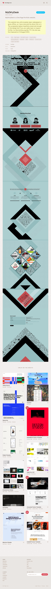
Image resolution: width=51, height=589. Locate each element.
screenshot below (17, 26)
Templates (5, 564)
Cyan (12, 48)
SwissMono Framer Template (34, 437)
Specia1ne (5, 420)
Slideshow (31, 39)
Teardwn (29, 402)
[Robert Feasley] (13, 439)
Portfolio (12, 44)
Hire (28, 562)
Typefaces (5, 566)
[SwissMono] (37, 421)
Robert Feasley (7, 455)
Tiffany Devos (6, 385)
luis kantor (5, 507)
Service (39, 439)
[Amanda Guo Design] (13, 474)
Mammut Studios (7, 542)
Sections (4, 562)
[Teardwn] (37, 387)
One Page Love (8, 2)
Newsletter (29, 568)
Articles (4, 568)
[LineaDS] (37, 526)
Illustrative (13, 46)
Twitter (4, 573)
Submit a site (29, 561)
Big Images (16, 37)
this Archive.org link (22, 30)
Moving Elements (15, 39)
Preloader (22, 39)
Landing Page (29, 439)
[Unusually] (37, 491)
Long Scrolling (33, 37)
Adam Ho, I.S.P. (30, 472)
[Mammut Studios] (13, 526)
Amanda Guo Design (8, 490)
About (47, 585)
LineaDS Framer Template (33, 542)
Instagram (5, 575)
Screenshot (40, 12)
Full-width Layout (24, 37)
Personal (4, 387)
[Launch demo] (47, 437)
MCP (28, 566)
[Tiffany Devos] (13, 378)
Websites (5, 561)
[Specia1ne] (13, 404)
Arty (12, 37)
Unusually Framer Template (34, 507)
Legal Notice (37, 585)
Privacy (43, 585)
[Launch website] (23, 385)
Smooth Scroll (38, 39)
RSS (3, 580)
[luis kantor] (13, 500)
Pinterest (5, 578)
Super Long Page (15, 41)
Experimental (10, 491)
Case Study (5, 491)
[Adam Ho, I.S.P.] (37, 456)
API (27, 564)
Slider (27, 39)
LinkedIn (4, 577)
